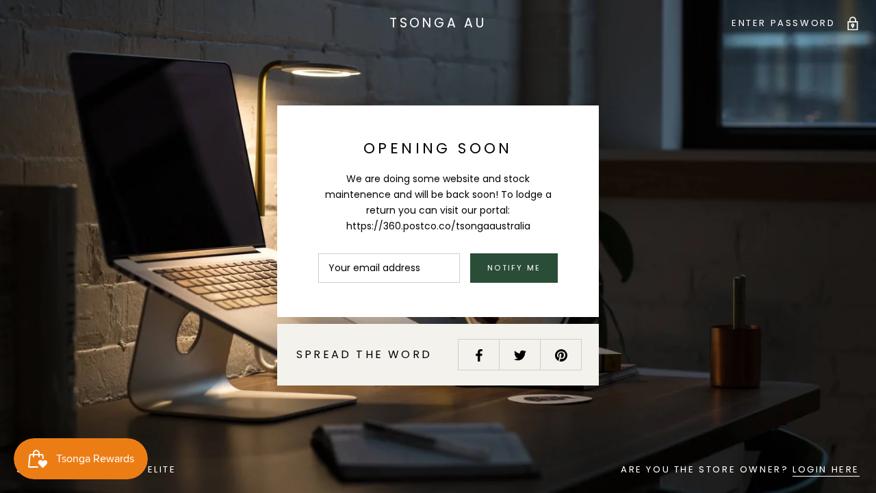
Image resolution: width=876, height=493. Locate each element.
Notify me (514, 267)
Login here (826, 469)
